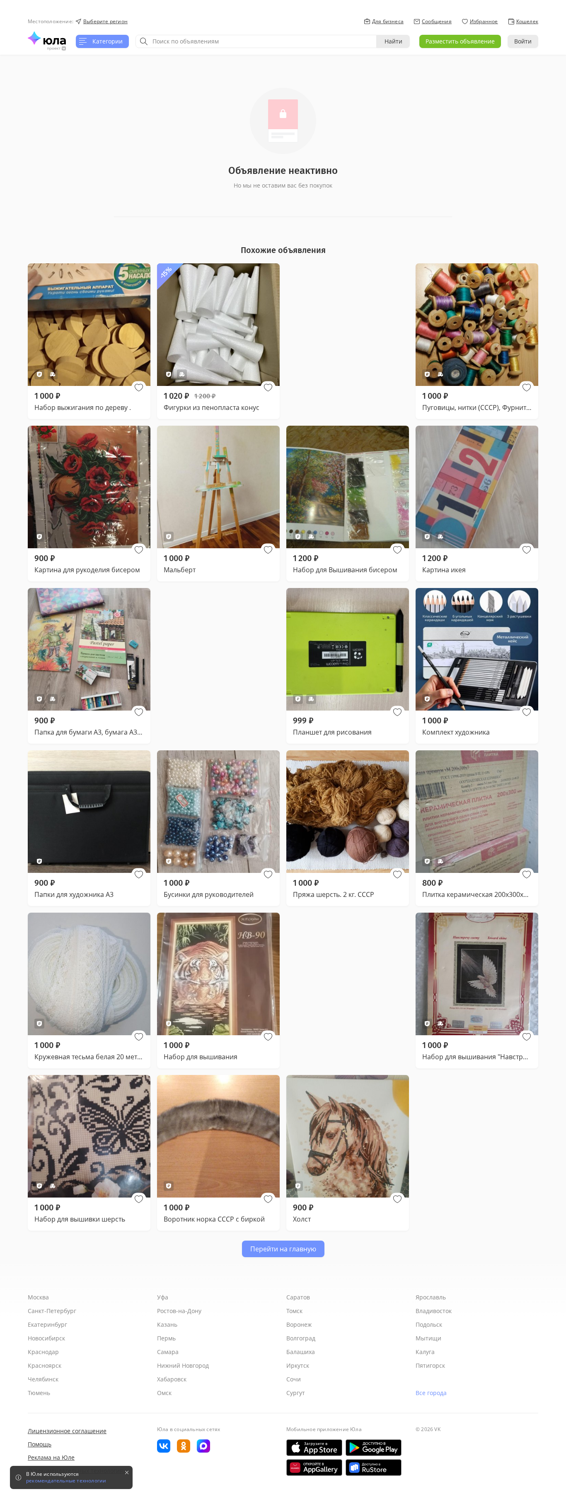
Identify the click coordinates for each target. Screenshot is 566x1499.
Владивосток (434, 1311)
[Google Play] (374, 1447)
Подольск (429, 1324)
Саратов (298, 1297)
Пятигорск (430, 1365)
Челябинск (43, 1379)
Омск (164, 1393)
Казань (167, 1324)
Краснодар (43, 1352)
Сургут (295, 1393)
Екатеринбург (47, 1324)
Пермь (166, 1338)
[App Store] (314, 1447)
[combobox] (256, 41)
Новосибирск (46, 1338)
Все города (431, 1393)
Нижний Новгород (183, 1365)
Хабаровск (171, 1379)
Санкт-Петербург (52, 1311)
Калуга (425, 1352)
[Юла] (47, 38)
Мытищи (428, 1338)
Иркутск (297, 1365)
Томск (294, 1311)
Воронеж (299, 1324)
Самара (168, 1352)
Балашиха (300, 1352)
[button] (139, 387)
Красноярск (44, 1365)
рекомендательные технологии (66, 1480)
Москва (38, 1297)
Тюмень (39, 1393)
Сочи (293, 1379)
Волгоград (300, 1338)
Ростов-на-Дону (179, 1311)
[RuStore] (374, 1467)
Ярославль (431, 1297)
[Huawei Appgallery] (314, 1467)
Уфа (162, 1297)
